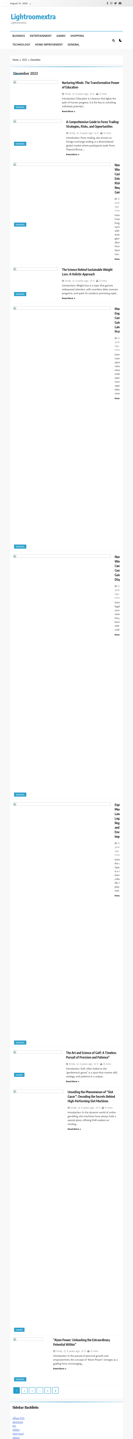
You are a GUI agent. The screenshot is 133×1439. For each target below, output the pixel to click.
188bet (15, 1430)
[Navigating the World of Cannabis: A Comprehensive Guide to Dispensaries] (62, 675)
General (73, 44)
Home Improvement (49, 44)
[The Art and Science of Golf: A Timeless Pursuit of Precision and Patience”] (37, 1064)
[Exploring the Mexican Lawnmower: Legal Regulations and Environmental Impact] (62, 923)
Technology (21, 44)
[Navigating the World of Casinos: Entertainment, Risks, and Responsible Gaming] (62, 195)
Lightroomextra (33, 16)
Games (61, 36)
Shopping (77, 36)
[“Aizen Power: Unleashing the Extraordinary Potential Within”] (31, 1360)
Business (18, 36)
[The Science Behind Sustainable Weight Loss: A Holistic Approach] (35, 282)
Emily (68, 94)
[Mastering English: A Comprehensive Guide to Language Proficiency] (62, 427)
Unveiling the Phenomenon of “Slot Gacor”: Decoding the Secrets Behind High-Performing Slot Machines (91, 1096)
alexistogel (17, 1422)
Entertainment (41, 36)
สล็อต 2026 (18, 1418)
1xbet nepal (18, 1433)
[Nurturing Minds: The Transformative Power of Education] (35, 95)
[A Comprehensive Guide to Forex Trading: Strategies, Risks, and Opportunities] (37, 133)
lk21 (14, 1426)
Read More (67, 111)
